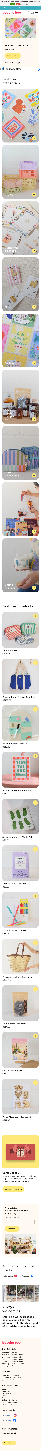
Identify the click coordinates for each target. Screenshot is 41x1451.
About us (6, 1391)
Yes (12, 4)
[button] (6, 62)
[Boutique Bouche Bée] (11, 12)
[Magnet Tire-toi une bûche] (20, 770)
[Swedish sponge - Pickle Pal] (20, 816)
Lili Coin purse (9, 650)
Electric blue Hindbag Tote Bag (18, 697)
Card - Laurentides (12, 1070)
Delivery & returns (9, 1400)
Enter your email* (12, 1218)
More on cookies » (25, 4)
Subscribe (11, 1229)
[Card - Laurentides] (20, 1050)
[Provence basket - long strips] (20, 956)
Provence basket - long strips (18, 977)
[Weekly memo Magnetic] (20, 723)
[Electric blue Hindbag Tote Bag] (20, 676)
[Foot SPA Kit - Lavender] (20, 863)
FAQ (3, 1396)
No (17, 4)
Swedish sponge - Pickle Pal (17, 837)
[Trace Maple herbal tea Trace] (20, 1003)
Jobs (4, 1389)
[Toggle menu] (36, 12)
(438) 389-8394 (8, 1380)
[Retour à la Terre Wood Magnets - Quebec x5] (20, 1096)
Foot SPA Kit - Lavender (14, 883)
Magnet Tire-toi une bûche (16, 790)
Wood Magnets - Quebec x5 (16, 1117)
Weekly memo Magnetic (14, 743)
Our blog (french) (9, 1393)
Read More (11, 56)
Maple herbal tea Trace (14, 1023)
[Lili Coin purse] (20, 630)
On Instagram (7, 1276)
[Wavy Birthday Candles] (20, 910)
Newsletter (6, 1398)
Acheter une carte (12, 1189)
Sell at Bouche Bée (9, 1402)
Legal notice (7, 1404)
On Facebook (24, 1276)
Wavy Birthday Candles (14, 930)
